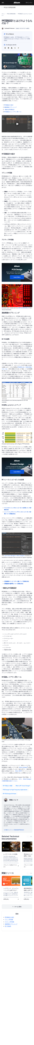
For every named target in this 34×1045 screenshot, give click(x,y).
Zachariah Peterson (9, 28)
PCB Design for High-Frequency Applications (15, 789)
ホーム (3, 13)
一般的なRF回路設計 (9, 109)
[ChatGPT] (5, 48)
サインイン (29, 2)
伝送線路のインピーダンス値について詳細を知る (16, 581)
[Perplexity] (8, 48)
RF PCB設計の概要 (7, 785)
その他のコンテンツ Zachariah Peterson (14, 829)
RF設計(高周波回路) (10, 7)
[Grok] (18, 48)
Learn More (17, 277)
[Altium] (17, 2)
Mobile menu (3, 3)
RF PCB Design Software (9, 793)
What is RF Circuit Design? (23, 785)
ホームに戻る (18, 906)
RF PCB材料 (8, 926)
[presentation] (31, 836)
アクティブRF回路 (9, 921)
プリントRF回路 (9, 919)
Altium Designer (23, 767)
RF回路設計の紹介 (8, 105)
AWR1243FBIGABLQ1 (23, 308)
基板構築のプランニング (10, 107)
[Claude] (11, 48)
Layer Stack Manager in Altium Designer (14, 555)
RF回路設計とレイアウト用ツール (12, 111)
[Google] (15, 48)
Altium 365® (18, 771)
